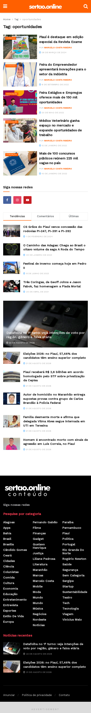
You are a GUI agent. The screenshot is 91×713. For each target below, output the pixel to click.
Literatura (40, 564)
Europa (8, 621)
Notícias (39, 625)
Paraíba (67, 522)
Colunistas (11, 572)
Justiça (38, 553)
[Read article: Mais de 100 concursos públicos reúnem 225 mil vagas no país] (20, 163)
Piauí (66, 533)
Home (7, 19)
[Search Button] (86, 6)
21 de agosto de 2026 (38, 363)
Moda (37, 592)
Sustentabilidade (74, 592)
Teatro (67, 597)
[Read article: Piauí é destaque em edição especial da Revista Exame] (20, 47)
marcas (38, 575)
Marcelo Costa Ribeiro (58, 47)
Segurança (70, 569)
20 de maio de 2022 (52, 112)
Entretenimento (15, 599)
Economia (10, 588)
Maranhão (40, 569)
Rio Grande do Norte (73, 551)
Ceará (7, 555)
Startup (68, 586)
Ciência (11, 38)
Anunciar (9, 695)
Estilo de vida (13, 616)
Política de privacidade (37, 695)
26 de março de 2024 (53, 52)
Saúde (67, 564)
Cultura (8, 583)
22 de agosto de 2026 (21, 343)
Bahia (7, 533)
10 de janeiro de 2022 (54, 173)
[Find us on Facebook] (7, 200)
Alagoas (9, 522)
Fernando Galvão (45, 522)
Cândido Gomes (15, 549)
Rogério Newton (74, 558)
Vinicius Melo (72, 619)
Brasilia (8, 544)
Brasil (7, 538)
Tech (66, 603)
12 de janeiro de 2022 (54, 145)
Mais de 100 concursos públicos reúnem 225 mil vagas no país (58, 158)
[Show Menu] (5, 6)
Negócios (39, 614)
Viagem (67, 614)
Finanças (12, 155)
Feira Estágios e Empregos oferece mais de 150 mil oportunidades (60, 97)
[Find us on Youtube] (27, 200)
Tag (16, 19)
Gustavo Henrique (39, 546)
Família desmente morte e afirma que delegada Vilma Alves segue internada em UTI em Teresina (54, 421)
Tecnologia (70, 608)
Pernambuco (71, 527)
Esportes (9, 610)
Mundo (38, 597)
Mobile (38, 586)
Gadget (38, 538)
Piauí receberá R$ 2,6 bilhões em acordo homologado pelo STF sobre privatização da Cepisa (54, 376)
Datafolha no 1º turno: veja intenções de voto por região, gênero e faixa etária (45, 335)
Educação (12, 94)
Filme (37, 527)
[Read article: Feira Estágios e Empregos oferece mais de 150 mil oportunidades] (20, 102)
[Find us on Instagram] (17, 200)
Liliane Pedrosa (44, 558)
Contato (64, 695)
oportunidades (31, 19)
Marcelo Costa (43, 581)
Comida (9, 577)
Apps (6, 527)
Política (67, 538)
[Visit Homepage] (45, 6)
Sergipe (68, 581)
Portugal (68, 544)
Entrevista (10, 605)
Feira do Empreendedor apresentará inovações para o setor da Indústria (62, 69)
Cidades (11, 66)
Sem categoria (73, 575)
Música (38, 608)
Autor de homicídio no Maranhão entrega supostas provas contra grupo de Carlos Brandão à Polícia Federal (54, 398)
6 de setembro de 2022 (55, 84)
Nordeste (39, 619)
